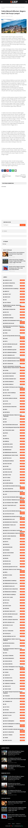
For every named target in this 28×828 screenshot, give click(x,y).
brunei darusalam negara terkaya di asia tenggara (13, 326)
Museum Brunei (12, 547)
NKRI (12, 577)
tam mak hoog (12, 677)
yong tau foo (12, 740)
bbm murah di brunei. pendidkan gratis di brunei (12, 306)
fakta (12, 341)
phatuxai (12, 600)
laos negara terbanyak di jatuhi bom (14, 500)
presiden (12, 608)
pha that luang (12, 597)
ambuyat (12, 291)
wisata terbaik (12, 734)
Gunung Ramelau (12, 384)
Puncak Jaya (12, 633)
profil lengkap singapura (12, 619)
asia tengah (12, 302)
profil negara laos (12, 622)
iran (12, 421)
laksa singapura (12, 488)
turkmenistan (12, 701)
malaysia (12, 527)
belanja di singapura (12, 309)
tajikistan (12, 675)
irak (12, 419)
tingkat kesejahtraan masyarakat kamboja (13, 692)
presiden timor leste (12, 611)
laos (12, 494)
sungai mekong (12, 664)
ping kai (12, 602)
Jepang (12, 433)
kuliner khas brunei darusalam (12, 486)
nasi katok (12, 555)
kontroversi (12, 469)
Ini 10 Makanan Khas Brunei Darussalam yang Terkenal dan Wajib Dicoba (17, 760)
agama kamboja (12, 285)
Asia (12, 299)
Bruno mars (12, 330)
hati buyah (12, 395)
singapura (12, 646)
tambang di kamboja (12, 683)
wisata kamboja (12, 726)
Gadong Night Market (12, 373)
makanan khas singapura (12, 522)
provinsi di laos (12, 625)
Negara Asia (12, 561)
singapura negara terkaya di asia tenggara (12, 649)
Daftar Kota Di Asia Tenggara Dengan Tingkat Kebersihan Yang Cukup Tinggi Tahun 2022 (17, 261)
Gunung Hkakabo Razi (12, 378)
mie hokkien (12, 538)
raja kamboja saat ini (12, 636)
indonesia (12, 412)
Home (9, 823)
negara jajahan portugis (12, 566)
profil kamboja (12, 616)
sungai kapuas (12, 661)
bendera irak (12, 315)
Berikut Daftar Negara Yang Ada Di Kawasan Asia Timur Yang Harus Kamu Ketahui (17, 268)
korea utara (12, 474)
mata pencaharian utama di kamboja (14, 534)
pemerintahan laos (12, 586)
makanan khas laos (12, 519)
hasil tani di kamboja (12, 392)
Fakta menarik (12, 346)
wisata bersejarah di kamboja (12, 724)
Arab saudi (12, 297)
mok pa (12, 541)
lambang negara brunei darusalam (13, 492)
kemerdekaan (12, 449)
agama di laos (12, 280)
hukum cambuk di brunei (12, 398)
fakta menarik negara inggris (12, 358)
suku (12, 652)
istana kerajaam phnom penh (12, 427)
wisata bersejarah (12, 721)
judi (12, 435)
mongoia (12, 544)
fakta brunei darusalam (12, 344)
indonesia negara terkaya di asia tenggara (12, 415)
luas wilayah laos (12, 513)
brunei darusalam (12, 323)
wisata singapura (12, 732)
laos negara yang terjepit (12, 502)
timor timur (12, 689)
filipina (12, 370)
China (12, 333)
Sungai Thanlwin (12, 669)
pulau (12, 628)
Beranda (3, 7)
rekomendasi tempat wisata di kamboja (12, 639)
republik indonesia (12, 643)
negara (12, 558)
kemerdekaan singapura (12, 452)
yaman (12, 737)
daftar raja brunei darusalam (12, 336)
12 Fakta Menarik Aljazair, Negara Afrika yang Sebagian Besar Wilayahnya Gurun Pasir (16, 753)
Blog (22, 826)
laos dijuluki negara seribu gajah (13, 497)
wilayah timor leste (12, 712)
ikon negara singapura (12, 406)
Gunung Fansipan (12, 376)
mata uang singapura (12, 536)
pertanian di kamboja (12, 594)
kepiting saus (12, 458)
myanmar (12, 550)
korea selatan (12, 472)
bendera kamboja (12, 317)
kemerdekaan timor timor (12, 455)
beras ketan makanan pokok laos (13, 321)
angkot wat (12, 294)
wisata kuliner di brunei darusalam (13, 730)
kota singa (12, 477)
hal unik (12, 390)
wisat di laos (12, 715)
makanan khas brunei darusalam (13, 517)
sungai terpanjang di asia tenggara (13, 667)
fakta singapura (12, 363)
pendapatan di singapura (12, 589)
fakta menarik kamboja (12, 352)
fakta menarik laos (12, 355)
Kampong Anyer (12, 444)
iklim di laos (12, 403)
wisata (12, 718)
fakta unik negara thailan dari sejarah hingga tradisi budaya (12, 367)
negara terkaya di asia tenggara (13, 570)
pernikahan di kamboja (12, 591)
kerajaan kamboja (12, 460)
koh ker (12, 466)
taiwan (12, 672)
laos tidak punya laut (12, 505)
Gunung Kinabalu (12, 381)
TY (13, 826)
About (13, 823)
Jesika (4, 16)
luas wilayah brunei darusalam (12, 511)
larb (12, 508)
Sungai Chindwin (12, 655)
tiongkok (12, 695)
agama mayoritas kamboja (12, 288)
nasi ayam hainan (12, 552)
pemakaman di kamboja (12, 580)
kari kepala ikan (12, 447)
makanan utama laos (12, 525)
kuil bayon (12, 480)
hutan (12, 401)
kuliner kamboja (12, 483)
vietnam (12, 709)
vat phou (12, 707)
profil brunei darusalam (12, 614)
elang (12, 338)
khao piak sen (12, 463)
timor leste (12, 686)
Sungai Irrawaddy (12, 658)
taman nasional (12, 680)
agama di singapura (12, 283)
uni (12, 704)
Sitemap (4, 244)
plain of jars (12, 605)
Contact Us (18, 823)
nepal (12, 572)
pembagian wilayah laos (12, 583)
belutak (12, 312)
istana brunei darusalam (12, 424)
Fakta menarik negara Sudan (12, 360)
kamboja (12, 441)
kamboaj (12, 438)
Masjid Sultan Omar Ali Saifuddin (13, 531)
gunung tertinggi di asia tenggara (13, 387)
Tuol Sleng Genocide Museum (12, 698)
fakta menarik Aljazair (12, 349)
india (12, 409)
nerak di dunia (12, 575)
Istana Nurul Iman (12, 430)
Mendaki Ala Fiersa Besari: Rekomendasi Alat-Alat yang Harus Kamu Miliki (16, 767)
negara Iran (12, 563)
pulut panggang (12, 630)
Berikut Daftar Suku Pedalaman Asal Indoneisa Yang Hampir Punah (16, 254)
